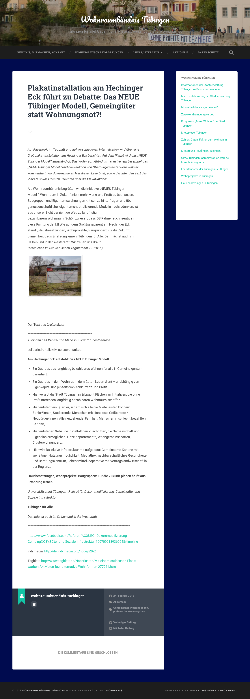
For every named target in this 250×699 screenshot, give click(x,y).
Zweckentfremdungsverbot (197, 114)
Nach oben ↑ (229, 690)
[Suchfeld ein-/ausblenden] (231, 52)
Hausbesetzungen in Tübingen (199, 183)
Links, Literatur (146, 52)
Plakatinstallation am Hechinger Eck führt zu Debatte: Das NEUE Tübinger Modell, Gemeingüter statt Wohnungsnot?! (85, 101)
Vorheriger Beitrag (124, 622)
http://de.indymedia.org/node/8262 (70, 551)
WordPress (114, 690)
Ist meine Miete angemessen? (199, 107)
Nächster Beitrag (123, 628)
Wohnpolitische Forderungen (99, 52)
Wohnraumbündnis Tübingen (125, 19)
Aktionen (180, 52)
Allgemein (119, 602)
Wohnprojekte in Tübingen (197, 176)
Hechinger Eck (139, 607)
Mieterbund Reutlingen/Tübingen (201, 150)
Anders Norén (206, 690)
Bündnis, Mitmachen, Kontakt (41, 52)
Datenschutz (208, 52)
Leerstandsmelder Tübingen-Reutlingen (204, 169)
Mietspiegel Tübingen (194, 132)
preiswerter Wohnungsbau (129, 611)
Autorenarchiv (34, 604)
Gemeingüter (121, 607)
